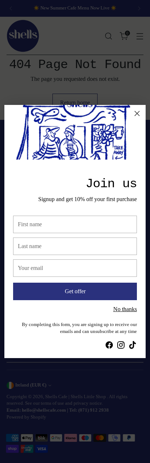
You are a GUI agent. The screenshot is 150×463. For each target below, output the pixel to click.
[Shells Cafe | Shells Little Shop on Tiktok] (132, 346)
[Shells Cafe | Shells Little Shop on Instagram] (121, 346)
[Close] (137, 113)
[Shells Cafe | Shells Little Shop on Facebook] (109, 346)
